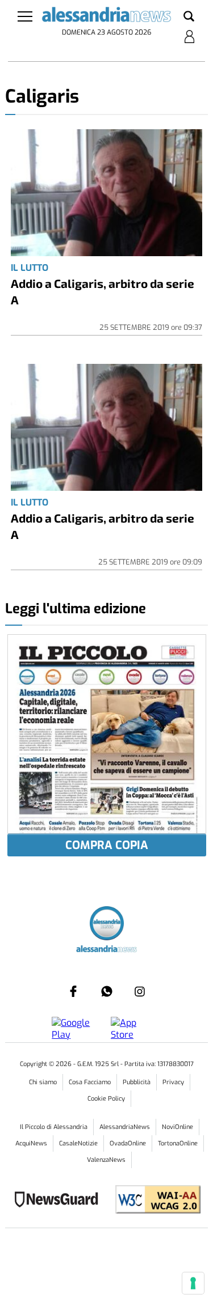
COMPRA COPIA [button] (106, 845)
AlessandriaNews (124, 1127)
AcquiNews (31, 1143)
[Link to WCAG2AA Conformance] (154, 1200)
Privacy (173, 1082)
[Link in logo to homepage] (106, 16)
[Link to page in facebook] (73, 991)
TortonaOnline (178, 1143)
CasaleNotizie (78, 1143)
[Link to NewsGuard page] (60, 1201)
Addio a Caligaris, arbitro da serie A (102, 291)
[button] (189, 17)
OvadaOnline (128, 1143)
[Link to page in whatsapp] (106, 991)
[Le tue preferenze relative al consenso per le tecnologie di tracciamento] (193, 1283)
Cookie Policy (106, 1098)
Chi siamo (43, 1082)
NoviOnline (177, 1127)
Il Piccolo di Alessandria (53, 1127)
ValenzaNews (106, 1160)
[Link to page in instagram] (139, 991)
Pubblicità (137, 1082)
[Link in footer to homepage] (107, 924)
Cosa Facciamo (90, 1082)
